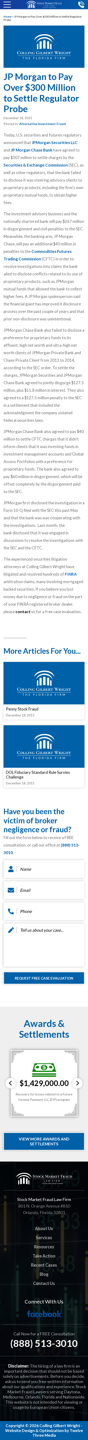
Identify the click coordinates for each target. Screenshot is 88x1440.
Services (44, 1237)
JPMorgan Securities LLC (54, 142)
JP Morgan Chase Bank (31, 150)
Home (7, 16)
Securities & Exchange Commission (36, 165)
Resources (44, 1246)
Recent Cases (44, 1265)
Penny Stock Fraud (22, 709)
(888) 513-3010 (44, 1343)
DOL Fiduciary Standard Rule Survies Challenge (38, 774)
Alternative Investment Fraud (42, 124)
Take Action (44, 1255)
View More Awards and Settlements (44, 1141)
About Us (44, 1228)
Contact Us (44, 1283)
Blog (44, 1274)
